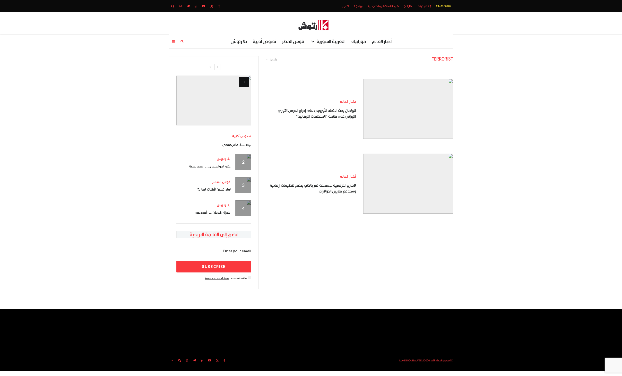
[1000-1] (408, 184)
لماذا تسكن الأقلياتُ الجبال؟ (214, 189)
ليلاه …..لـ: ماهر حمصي (236, 144)
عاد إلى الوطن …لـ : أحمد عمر (213, 212)
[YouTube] (204, 6)
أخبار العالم (382, 41)
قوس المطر (293, 41)
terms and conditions (217, 278)
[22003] (408, 109)
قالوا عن (408, 6)
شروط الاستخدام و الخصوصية (383, 6)
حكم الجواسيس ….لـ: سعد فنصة (210, 166)
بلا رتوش (239, 41)
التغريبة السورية (331, 41)
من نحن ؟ (358, 6)
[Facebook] (219, 6)
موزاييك (358, 41)
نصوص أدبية (264, 41)
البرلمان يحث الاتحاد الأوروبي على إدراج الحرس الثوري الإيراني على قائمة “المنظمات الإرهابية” (317, 113)
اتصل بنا (345, 6)
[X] (212, 6)
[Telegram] (188, 6)
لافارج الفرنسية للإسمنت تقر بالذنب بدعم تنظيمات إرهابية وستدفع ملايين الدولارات (313, 188)
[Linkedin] (196, 6)
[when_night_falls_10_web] (213, 100)
